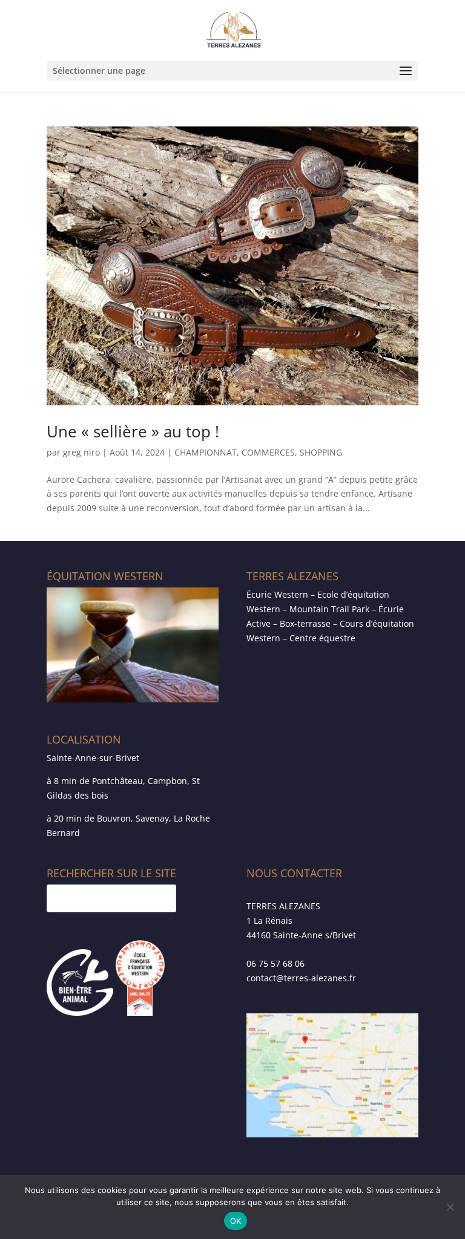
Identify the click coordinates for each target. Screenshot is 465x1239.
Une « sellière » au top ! (133, 431)
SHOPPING (321, 452)
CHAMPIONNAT (205, 452)
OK (236, 1221)
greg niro (81, 452)
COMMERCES (268, 452)
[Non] (450, 1207)
